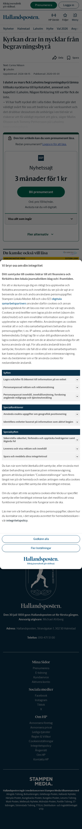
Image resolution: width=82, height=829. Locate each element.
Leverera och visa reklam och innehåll (25, 448)
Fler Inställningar (41, 548)
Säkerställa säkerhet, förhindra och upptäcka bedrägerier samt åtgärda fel (39, 440)
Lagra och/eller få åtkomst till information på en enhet (34, 379)
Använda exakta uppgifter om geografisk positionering (34, 414)
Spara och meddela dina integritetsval (25, 456)
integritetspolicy (17, 520)
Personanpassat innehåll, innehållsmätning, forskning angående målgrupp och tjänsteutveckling (34, 396)
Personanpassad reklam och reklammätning (28, 387)
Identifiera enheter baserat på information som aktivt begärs (38, 421)
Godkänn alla (41, 539)
